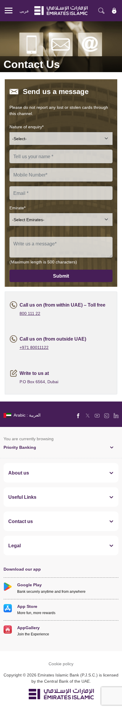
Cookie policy (61, 663)
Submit (61, 276)
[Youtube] (97, 415)
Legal (14, 545)
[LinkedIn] (116, 415)
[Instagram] (106, 415)
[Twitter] (87, 415)
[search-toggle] (101, 10)
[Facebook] (78, 415)
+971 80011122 (34, 347)
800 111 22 (30, 313)
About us (18, 473)
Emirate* (17, 207)
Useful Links (22, 497)
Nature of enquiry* (26, 126)
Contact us (20, 521)
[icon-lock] (114, 10)
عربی (24, 10)
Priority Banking (20, 447)
